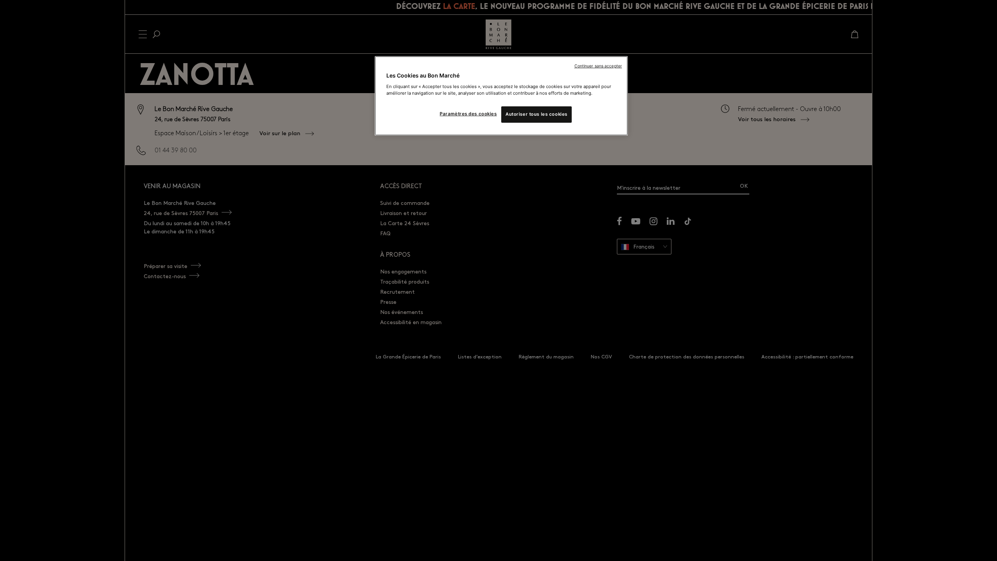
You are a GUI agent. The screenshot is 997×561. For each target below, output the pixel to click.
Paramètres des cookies (468, 113)
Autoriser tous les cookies (536, 114)
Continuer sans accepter (598, 66)
